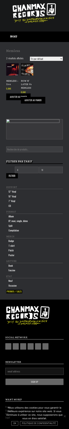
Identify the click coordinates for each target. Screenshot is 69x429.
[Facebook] (16, 346)
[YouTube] (31, 346)
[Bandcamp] (8, 346)
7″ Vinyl (11, 201)
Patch (11, 250)
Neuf (10, 280)
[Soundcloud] (45, 346)
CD (9, 206)
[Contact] (38, 346)
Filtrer (12, 175)
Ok (14, 423)
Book (10, 265)
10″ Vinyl (12, 196)
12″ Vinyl (12, 191)
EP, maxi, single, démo (18, 221)
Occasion (12, 285)
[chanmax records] (34, 13)
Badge (11, 241)
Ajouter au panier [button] (18, 96)
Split (10, 225)
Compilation (13, 230)
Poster (11, 255)
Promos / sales (14, 291)
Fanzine (11, 270)
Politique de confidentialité (39, 423)
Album (11, 216)
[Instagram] (23, 346)
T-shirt (11, 245)
